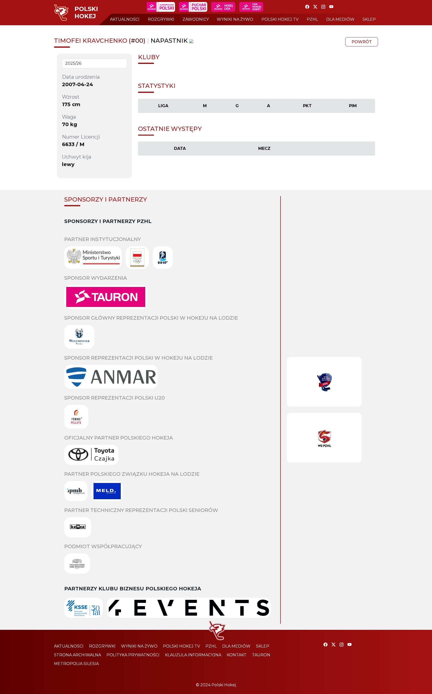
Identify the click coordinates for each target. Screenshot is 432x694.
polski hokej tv (280, 19)
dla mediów (340, 19)
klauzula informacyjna (193, 655)
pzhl (312, 19)
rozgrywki (161, 19)
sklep (369, 19)
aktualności (125, 19)
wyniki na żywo (235, 19)
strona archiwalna (77, 655)
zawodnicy (195, 19)
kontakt (236, 655)
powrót (362, 41)
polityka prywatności (133, 655)
